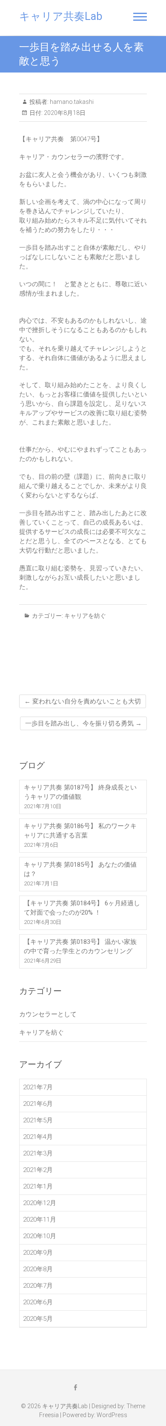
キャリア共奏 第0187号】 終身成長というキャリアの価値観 (80, 792)
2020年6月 (38, 1302)
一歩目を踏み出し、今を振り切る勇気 (83, 723)
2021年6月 (38, 1104)
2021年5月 (38, 1120)
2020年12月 (39, 1203)
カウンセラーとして (48, 1014)
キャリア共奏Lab (60, 16)
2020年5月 (38, 1319)
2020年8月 (38, 1269)
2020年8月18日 (64, 112)
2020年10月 (39, 1236)
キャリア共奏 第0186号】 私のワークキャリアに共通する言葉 (80, 830)
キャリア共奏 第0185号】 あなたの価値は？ (80, 869)
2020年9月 (38, 1252)
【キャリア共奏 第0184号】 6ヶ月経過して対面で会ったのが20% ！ (82, 907)
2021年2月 (38, 1170)
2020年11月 (39, 1219)
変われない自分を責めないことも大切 (82, 701)
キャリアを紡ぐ (85, 615)
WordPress (112, 1415)
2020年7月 (38, 1285)
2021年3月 (38, 1153)
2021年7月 (38, 1087)
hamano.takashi (71, 101)
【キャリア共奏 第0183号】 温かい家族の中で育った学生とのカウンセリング (80, 946)
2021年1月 (38, 1186)
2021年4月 (38, 1137)
